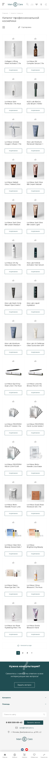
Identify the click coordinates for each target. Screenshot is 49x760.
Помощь (6, 704)
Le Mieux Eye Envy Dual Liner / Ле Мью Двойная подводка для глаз (13, 387)
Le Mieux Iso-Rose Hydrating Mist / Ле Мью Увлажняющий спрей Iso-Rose (13, 629)
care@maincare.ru (26, 728)
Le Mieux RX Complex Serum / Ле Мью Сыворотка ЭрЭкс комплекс (35, 64)
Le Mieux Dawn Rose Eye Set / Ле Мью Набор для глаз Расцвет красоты (13, 588)
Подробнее (13, 70)
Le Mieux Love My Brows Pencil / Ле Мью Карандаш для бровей (35, 387)
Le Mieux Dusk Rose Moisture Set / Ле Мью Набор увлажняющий (35, 508)
